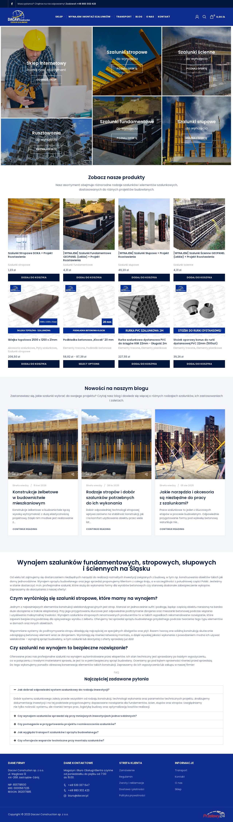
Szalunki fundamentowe (78, 265)
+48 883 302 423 (86, 3)
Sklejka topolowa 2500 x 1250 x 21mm (32, 340)
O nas (178, 783)
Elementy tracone (74, 348)
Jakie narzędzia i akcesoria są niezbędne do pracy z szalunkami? (187, 497)
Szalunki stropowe (19, 265)
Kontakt (180, 777)
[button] (116, 690)
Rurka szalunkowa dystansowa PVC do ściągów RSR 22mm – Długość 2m (142, 341)
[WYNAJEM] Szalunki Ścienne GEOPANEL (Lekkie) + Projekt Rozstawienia (199, 255)
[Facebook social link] (12, 3)
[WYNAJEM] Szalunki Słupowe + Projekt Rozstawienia (143, 255)
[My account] (197, 16)
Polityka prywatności (132, 795)
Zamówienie (127, 770)
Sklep (178, 789)
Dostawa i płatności (131, 789)
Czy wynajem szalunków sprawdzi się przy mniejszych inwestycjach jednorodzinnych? (77, 716)
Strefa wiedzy (21, 485)
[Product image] (34, 224)
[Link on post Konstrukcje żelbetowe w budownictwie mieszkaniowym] (43, 444)
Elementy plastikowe (154, 348)
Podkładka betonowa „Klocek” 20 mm (88, 340)
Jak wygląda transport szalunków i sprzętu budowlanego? (57, 732)
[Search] (204, 16)
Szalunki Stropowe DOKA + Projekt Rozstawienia (30, 255)
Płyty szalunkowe (46, 348)
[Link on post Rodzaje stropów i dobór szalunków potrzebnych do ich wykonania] (116, 444)
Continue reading (25, 529)
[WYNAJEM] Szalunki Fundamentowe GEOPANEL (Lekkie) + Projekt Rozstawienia (87, 256)
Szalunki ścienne (183, 265)
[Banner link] (46, 72)
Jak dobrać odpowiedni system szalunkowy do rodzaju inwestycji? (63, 690)
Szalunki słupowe (128, 265)
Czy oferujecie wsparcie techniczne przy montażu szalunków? (60, 740)
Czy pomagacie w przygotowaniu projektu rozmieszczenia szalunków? (66, 724)
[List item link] (89, 785)
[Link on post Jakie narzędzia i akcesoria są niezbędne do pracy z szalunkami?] (190, 444)
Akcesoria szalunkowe (21, 348)
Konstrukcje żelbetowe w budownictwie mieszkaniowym (35, 497)
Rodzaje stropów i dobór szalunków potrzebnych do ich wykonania (110, 497)
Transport (181, 770)
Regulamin (126, 777)
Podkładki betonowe (98, 348)
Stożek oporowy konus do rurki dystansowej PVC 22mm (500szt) (195, 341)
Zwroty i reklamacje (131, 783)
